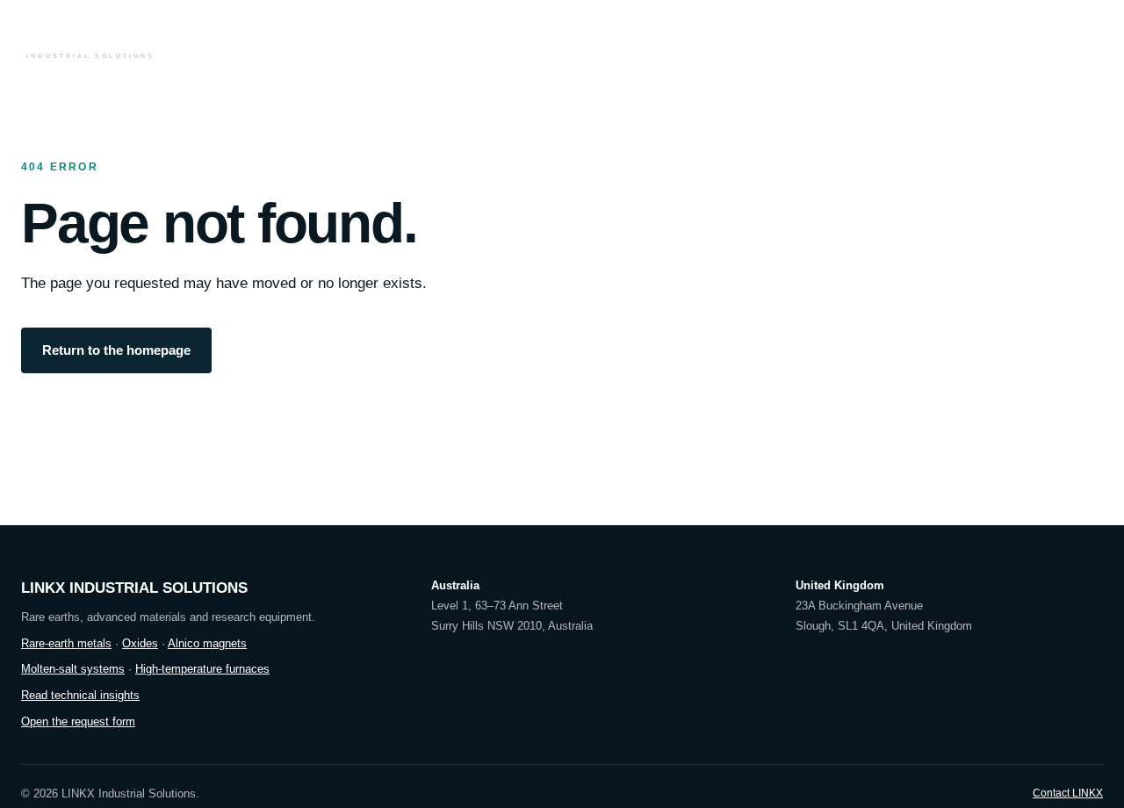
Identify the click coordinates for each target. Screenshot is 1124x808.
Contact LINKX (1068, 793)
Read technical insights (80, 695)
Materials (583, 36)
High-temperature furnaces (202, 668)
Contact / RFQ (1046, 36)
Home (520, 36)
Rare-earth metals (66, 643)
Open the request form (78, 721)
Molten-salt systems (73, 668)
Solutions (800, 36)
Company (942, 36)
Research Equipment (690, 36)
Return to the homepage (116, 350)
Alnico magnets (207, 643)
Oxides (140, 643)
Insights (871, 36)
